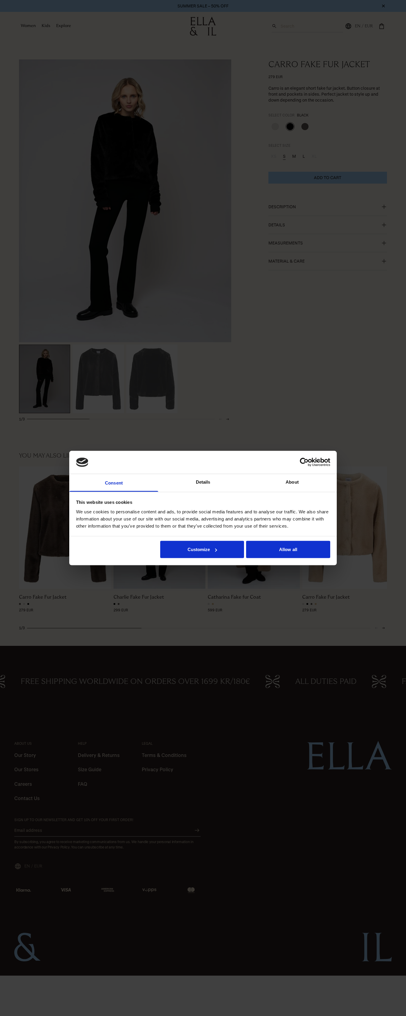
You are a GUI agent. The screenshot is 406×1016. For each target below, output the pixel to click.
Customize (199, 549)
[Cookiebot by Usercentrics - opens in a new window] (304, 462)
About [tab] (292, 481)
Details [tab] (203, 481)
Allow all (288, 549)
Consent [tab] (114, 482)
